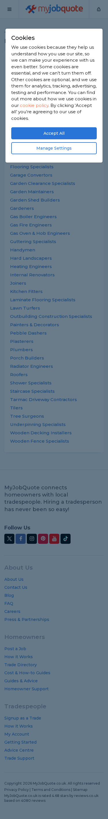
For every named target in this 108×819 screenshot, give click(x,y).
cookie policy (34, 105)
